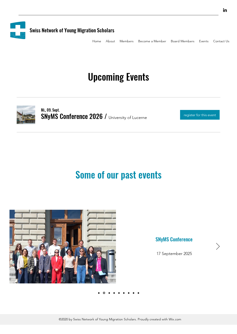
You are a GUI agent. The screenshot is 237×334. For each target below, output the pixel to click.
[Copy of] (109, 293)
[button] (72, 116)
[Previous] (19, 246)
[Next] (218, 246)
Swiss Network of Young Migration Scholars (72, 30)
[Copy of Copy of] (114, 293)
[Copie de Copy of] (103, 293)
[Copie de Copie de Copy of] (99, 293)
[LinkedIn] (225, 10)
